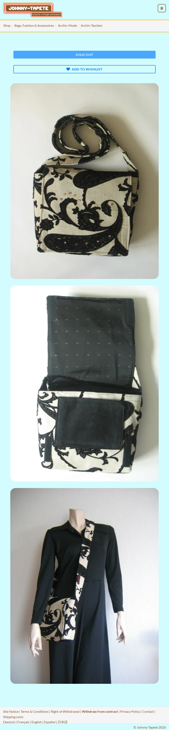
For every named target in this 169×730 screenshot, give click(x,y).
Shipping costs (13, 717)
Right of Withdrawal (65, 711)
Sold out (84, 54)
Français (23, 722)
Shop (7, 25)
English (37, 722)
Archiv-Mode (67, 25)
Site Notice (11, 711)
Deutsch (9, 722)
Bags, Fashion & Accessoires (34, 25)
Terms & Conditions (35, 711)
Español (49, 722)
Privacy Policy (130, 711)
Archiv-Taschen (91, 25)
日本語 (63, 722)
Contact (148, 711)
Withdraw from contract (100, 711)
